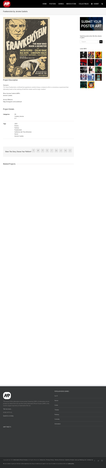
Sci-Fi (56, 396)
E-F (15, 118)
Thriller (57, 410)
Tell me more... (7, 409)
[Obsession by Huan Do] (83, 62)
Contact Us (90, 460)
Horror (16, 134)
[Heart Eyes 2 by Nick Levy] (98, 62)
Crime (56, 405)
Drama (16, 126)
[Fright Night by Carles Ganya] (83, 70)
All (15, 114)
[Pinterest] (42, 150)
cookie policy (71, 463)
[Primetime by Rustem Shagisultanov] (91, 77)
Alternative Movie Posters (20, 460)
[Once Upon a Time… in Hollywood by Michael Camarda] (91, 55)
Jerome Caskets (7, 95)
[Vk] (65, 150)
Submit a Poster (69, 460)
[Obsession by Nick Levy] (98, 55)
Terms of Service (59, 460)
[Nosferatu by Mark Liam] (83, 55)
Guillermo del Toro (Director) (22, 132)
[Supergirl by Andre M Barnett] (91, 62)
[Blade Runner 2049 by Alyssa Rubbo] (83, 84)
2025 (15, 124)
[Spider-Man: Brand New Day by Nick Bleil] (83, 77)
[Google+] (52, 150)
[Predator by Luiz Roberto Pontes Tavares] (98, 70)
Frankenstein (18, 130)
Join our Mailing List (80, 460)
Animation (58, 424)
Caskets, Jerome (19, 116)
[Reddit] (61, 150)
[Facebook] (33, 150)
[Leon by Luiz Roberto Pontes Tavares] (91, 70)
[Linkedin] (56, 150)
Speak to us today (8, 416)
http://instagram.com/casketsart (12, 102)
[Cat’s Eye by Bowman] (98, 77)
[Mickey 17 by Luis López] (91, 84)
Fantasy (16, 128)
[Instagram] (102, 460)
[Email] (70, 150)
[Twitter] (38, 150)
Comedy (57, 419)
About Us (42, 460)
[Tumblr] (47, 150)
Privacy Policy (50, 460)
